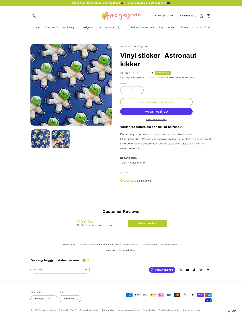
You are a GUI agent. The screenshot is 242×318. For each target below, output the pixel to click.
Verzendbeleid (149, 310)
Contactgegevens (191, 310)
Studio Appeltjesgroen (48, 310)
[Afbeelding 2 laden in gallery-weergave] (61, 139)
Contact (82, 245)
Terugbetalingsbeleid (89, 310)
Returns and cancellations (121, 250)
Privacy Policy (169, 245)
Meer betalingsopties (156, 119)
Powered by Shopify (68, 310)
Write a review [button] (147, 223)
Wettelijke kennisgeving (169, 310)
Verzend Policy (150, 245)
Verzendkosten (152, 78)
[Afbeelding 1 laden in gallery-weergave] (40, 139)
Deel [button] (126, 173)
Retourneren (131, 245)
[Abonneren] (86, 269)
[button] (34, 16)
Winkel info (69, 245)
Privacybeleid (108, 310)
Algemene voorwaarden (128, 310)
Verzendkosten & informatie (105, 245)
